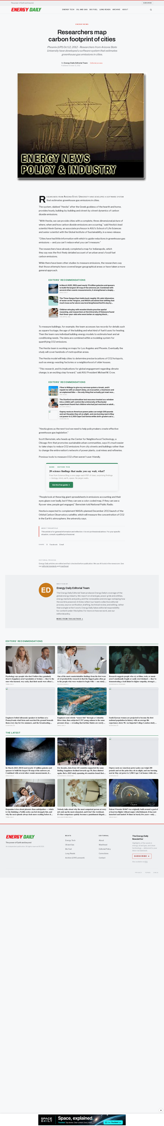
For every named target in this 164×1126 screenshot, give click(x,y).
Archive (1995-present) (75, 858)
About (125, 9)
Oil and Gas (82, 9)
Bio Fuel (94, 9)
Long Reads (105, 9)
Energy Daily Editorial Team (76, 63)
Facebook (53, 544)
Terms (148, 872)
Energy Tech (68, 9)
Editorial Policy (105, 849)
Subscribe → (142, 856)
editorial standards (49, 566)
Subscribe (147, 3)
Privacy (138, 872)
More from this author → (70, 619)
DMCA (155, 872)
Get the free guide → (61, 485)
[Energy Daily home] (26, 9)
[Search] (151, 10)
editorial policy (63, 614)
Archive (116, 9)
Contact (102, 858)
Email (62, 544)
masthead (64, 566)
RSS (146, 862)
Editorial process (96, 63)
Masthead (103, 845)
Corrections (103, 853)
